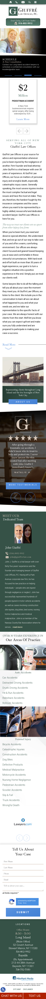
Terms (24, 903)
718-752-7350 (23, 969)
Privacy (20, 903)
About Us (23, 402)
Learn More (23, 119)
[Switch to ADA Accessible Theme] (3, 989)
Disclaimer (28, 989)
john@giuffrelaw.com (20, 557)
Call (17, 2)
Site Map (17, 989)
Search (29, 2)
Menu (35, 2)
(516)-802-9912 (16, 553)
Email (23, 2)
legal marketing (17, 985)
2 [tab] (27, 533)
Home (11, 2)
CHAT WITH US (11, 996)
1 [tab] (18, 533)
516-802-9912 (25, 23)
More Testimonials (23, 485)
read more (17, 627)
